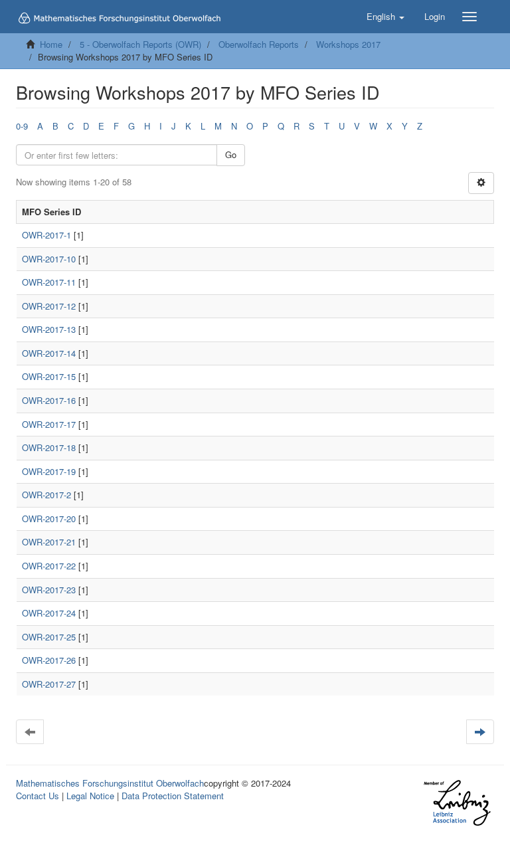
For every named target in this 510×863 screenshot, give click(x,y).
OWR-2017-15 (49, 376)
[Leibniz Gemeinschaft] (456, 803)
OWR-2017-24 (49, 613)
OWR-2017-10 (49, 258)
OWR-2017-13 (49, 329)
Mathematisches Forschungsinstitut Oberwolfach (110, 783)
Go (230, 154)
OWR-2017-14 (49, 353)
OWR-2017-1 (46, 235)
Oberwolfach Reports (258, 44)
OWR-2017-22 (49, 565)
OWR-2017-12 (49, 306)
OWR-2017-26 (49, 660)
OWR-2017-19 (49, 471)
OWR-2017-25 (49, 636)
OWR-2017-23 (49, 589)
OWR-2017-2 (46, 494)
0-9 (22, 126)
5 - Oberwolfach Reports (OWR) (140, 44)
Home (51, 44)
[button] (385, 16)
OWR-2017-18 (49, 447)
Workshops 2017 (348, 44)
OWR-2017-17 (49, 424)
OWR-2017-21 (49, 541)
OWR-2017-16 (49, 400)
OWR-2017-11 (49, 282)
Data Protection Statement (173, 795)
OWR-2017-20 (49, 518)
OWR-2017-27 (49, 684)
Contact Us (37, 795)
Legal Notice (90, 795)
